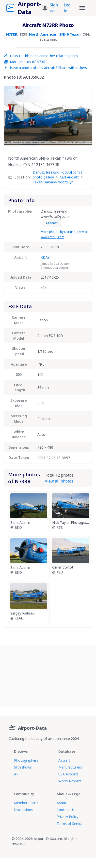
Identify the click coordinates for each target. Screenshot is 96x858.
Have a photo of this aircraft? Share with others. (49, 67)
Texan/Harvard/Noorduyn (53, 182)
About (61, 802)
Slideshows (23, 767)
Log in (67, 8)
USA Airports (68, 774)
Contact (52, 223)
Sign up (54, 8)
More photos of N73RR (29, 61)
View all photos (59, 481)
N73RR (11, 34)
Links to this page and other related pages (44, 55)
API (17, 774)
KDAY (45, 257)
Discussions (23, 809)
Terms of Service (70, 823)
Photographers (26, 760)
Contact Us (66, 809)
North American (43, 34)
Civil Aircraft (69, 177)
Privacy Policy (67, 816)
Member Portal (26, 802)
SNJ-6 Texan (69, 34)
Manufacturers (70, 767)
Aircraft (64, 760)
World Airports (69, 781)
